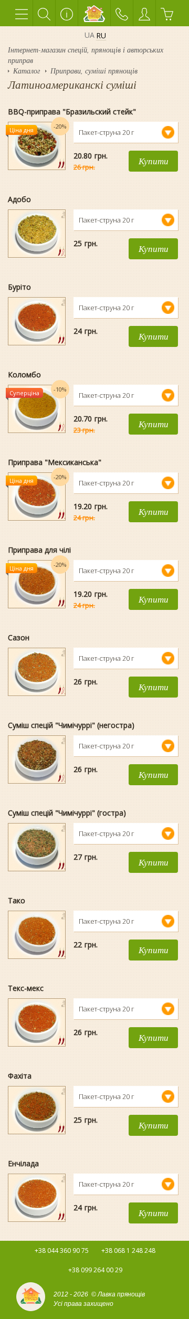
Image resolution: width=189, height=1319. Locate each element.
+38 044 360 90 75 (62, 1250)
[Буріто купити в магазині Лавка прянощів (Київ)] (36, 297)
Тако (16, 900)
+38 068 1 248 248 (128, 1250)
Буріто (19, 287)
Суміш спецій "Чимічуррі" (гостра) (67, 813)
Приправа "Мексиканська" (54, 462)
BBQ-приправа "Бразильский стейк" (72, 112)
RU (101, 35)
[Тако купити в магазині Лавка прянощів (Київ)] (36, 911)
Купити (154, 161)
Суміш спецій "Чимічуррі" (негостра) (71, 725)
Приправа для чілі (39, 550)
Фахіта (20, 1076)
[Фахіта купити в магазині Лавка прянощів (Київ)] (36, 1086)
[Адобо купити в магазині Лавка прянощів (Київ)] (36, 210)
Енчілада (23, 1163)
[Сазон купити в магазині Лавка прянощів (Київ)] (36, 648)
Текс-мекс (26, 988)
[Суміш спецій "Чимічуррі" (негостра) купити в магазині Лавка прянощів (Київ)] (36, 736)
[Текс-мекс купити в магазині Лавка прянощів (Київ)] (36, 999)
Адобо (19, 199)
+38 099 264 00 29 (95, 1269)
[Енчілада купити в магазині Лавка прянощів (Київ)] (36, 1174)
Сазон (18, 637)
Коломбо (24, 374)
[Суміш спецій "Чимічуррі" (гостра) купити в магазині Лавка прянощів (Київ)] (36, 823)
